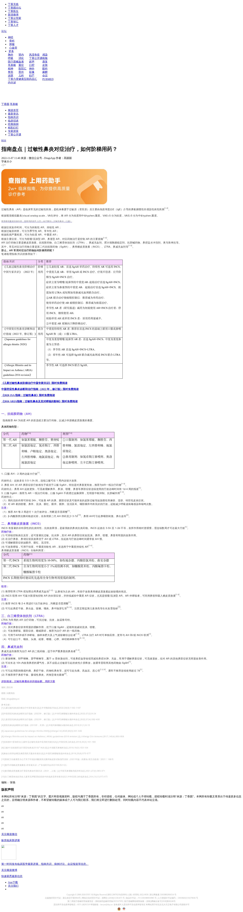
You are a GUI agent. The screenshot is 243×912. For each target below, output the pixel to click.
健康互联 (24, 79)
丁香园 (5, 104)
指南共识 (13, 117)
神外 (31, 68)
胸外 (10, 54)
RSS (3, 140)
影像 (31, 72)
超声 (31, 61)
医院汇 (22, 68)
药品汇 (33, 79)
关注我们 (13, 885)
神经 (10, 37)
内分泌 (12, 82)
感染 (45, 54)
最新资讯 (13, 113)
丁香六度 (13, 79)
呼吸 (10, 58)
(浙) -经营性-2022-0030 (138, 894)
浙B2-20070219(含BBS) (117, 894)
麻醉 (45, 72)
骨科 (12, 40)
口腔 (31, 65)
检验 (45, 58)
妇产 (31, 75)
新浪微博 (13, 14)
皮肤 (45, 65)
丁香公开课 (35, 58)
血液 (21, 61)
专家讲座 (13, 131)
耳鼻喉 (12, 65)
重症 (21, 65)
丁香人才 (13, 25)
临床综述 (13, 120)
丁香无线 (13, 4)
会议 (45, 75)
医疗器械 (13, 61)
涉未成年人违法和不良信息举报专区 (129, 904)
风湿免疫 (34, 54)
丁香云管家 (14, 18)
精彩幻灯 (13, 127)
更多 (11, 51)
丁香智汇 (13, 21)
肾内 (21, 54)
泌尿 (10, 75)
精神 (10, 68)
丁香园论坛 (14, 7)
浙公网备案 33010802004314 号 (163, 894)
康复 (45, 61)
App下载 (13, 882)
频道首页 (13, 110)
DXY (88, 894)
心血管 (13, 47)
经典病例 (13, 124)
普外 (21, 72)
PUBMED (48, 79)
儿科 (21, 75)
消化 (21, 58)
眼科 (45, 68)
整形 (10, 72)
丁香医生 (13, 11)
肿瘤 (12, 44)
